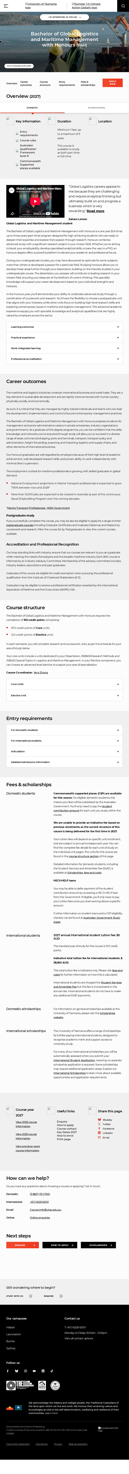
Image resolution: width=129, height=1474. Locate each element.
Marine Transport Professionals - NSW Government (38, 508)
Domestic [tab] (32, 107)
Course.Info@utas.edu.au (45, 1209)
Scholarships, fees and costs (84, 872)
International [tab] (96, 107)
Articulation (18, 751)
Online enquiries (40, 1217)
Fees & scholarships (88, 83)
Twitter (107, 1124)
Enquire (62, 1121)
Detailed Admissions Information (30, 762)
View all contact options (78, 1338)
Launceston (13, 1334)
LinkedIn (108, 1133)
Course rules (28, 140)
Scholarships (98, 1245)
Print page (64, 1139)
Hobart (10, 1327)
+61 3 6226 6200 (39, 1202)
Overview (11, 83)
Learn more (51, 1413)
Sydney (10, 1348)
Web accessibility (78, 1444)
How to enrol (65, 1135)
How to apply (65, 1125)
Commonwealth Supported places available (30, 165)
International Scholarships (69, 1073)
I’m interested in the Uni (63, 17)
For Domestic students (24, 730)
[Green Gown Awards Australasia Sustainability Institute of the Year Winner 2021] (55, 1386)
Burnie (10, 1341)
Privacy (58, 1444)
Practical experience (23, 337)
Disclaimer (42, 1444)
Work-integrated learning (26, 348)
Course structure (45, 83)
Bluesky (107, 1119)
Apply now (112, 82)
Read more (95, 211)
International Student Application (74, 1060)
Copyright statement (18, 1444)
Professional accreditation (26, 358)
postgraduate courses (19, 525)
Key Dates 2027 (67, 1132)
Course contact (67, 1128)
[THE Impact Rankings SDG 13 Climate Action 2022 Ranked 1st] (20, 1386)
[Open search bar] (123, 6)
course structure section (84, 856)
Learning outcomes (22, 326)
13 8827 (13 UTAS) (40, 1194)
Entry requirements (67, 83)
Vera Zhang (41, 672)
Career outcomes (26, 83)
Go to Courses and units (19, 65)
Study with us (14, 1296)
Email (106, 1137)
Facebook (108, 1128)
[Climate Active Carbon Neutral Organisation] (42, 1386)
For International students (26, 740)
